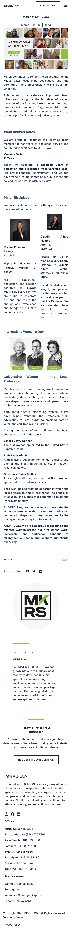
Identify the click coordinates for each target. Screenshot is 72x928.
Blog (48, 25)
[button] (65, 5)
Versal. (20, 917)
